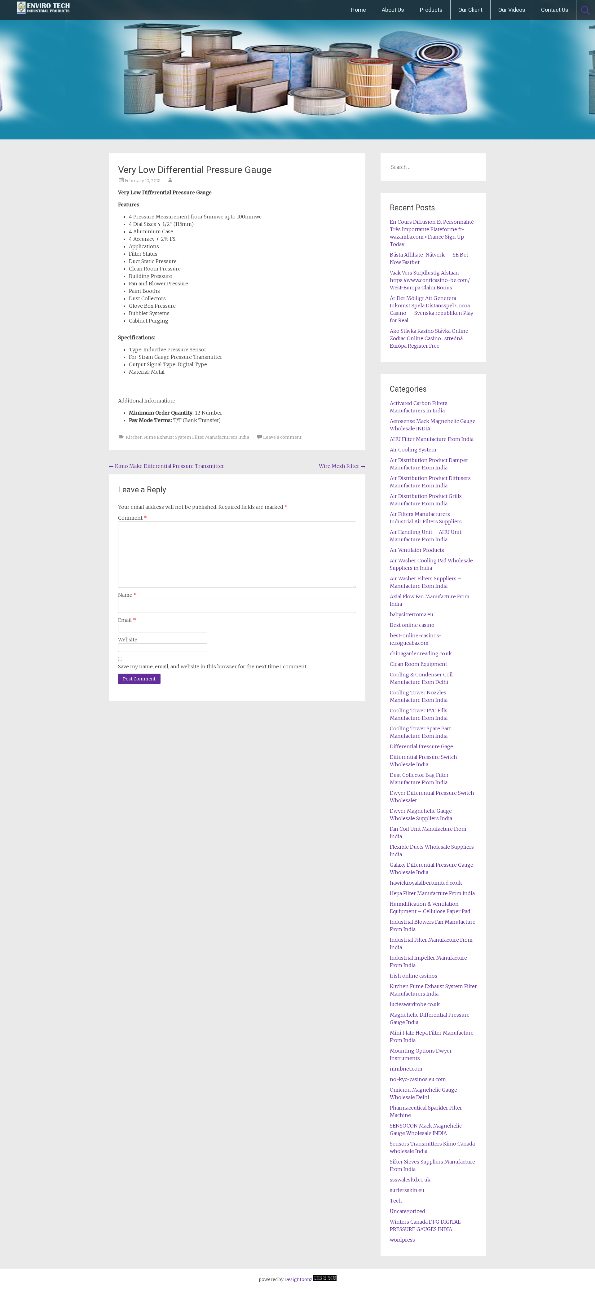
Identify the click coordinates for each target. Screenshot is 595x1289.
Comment (132, 518)
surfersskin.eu (407, 1190)
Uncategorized (407, 1211)
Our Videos (511, 10)
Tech (396, 1201)
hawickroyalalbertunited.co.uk (426, 883)
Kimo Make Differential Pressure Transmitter (166, 466)
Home (358, 10)
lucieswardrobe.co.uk (415, 1004)
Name (127, 595)
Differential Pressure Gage (421, 746)
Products (431, 10)
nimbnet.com (406, 1069)
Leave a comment (282, 437)
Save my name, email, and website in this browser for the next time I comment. (212, 666)
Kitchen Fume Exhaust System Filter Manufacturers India (187, 437)
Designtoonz (298, 1279)
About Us (393, 10)
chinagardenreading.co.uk (421, 653)
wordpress (402, 1240)
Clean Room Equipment (418, 664)
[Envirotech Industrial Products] (43, 9)
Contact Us (554, 10)
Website (127, 639)
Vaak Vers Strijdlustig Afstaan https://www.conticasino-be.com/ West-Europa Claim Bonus (430, 280)
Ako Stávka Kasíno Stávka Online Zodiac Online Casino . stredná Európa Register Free (429, 338)
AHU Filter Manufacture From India (432, 439)
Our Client (470, 10)
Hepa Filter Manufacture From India (432, 893)
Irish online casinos (413, 976)
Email (127, 620)
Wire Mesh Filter (342, 466)
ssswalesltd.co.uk (410, 1180)
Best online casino (412, 625)
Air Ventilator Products (417, 550)
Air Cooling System (413, 450)
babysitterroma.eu (411, 614)
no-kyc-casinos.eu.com (418, 1079)
